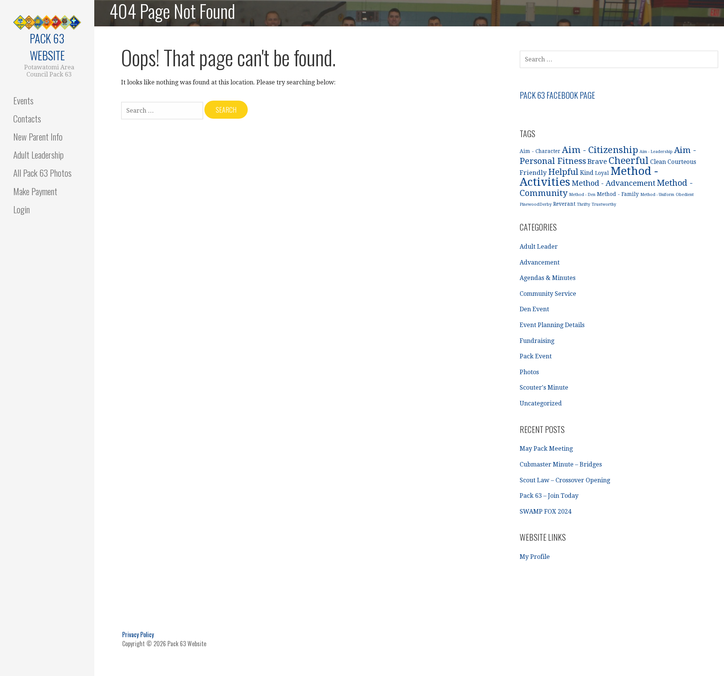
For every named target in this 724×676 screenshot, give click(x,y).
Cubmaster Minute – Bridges (561, 464)
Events (23, 100)
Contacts (27, 118)
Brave (597, 161)
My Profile (535, 556)
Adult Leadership (38, 154)
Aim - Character (540, 151)
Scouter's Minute (544, 387)
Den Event (534, 309)
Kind (587, 173)
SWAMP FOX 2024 (545, 511)
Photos (529, 372)
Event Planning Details (552, 325)
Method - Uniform (657, 194)
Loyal (602, 173)
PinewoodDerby (536, 204)
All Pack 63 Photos (42, 172)
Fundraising (537, 340)
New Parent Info (38, 136)
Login (21, 209)
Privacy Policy (138, 634)
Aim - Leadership (656, 151)
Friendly (533, 172)
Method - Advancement (613, 183)
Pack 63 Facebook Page (557, 95)
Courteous (681, 162)
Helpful (563, 172)
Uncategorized (541, 403)
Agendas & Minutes (547, 277)
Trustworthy (604, 204)
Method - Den (582, 194)
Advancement (540, 262)
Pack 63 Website (47, 47)
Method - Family (618, 194)
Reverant (564, 204)
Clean (658, 162)
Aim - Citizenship (600, 149)
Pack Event (536, 356)
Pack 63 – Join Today (549, 495)
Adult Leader (539, 246)
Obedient (685, 194)
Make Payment (35, 191)
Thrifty (583, 204)
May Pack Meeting (546, 448)
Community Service (548, 293)
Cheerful (629, 160)
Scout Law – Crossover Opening (565, 480)
